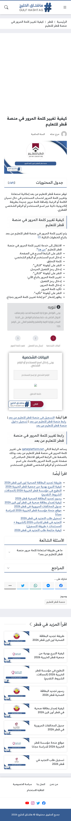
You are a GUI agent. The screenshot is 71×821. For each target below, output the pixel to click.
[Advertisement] (35, 74)
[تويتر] (23, 585)
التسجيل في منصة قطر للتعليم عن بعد (32, 417)
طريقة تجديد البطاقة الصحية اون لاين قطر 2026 (33, 482)
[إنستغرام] (32, 803)
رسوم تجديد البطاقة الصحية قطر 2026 (38, 498)
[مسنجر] (48, 585)
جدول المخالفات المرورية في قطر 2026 (38, 506)
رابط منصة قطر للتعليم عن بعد (48, 421)
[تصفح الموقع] (65, 7)
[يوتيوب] (27, 803)
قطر (50, 21)
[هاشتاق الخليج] (35, 7)
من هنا (42, 249)
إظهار (11, 182)
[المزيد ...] (10, 585)
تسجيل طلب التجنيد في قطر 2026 (41, 518)
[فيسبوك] (61, 585)
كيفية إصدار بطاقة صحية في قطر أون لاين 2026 (33, 502)
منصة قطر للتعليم (56, 601)
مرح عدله (54, 134)
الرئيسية (62, 21)
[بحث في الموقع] (6, 7)
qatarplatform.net (33, 449)
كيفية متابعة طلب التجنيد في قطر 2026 (38, 530)
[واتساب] (35, 585)
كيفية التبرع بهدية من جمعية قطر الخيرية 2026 (33, 486)
